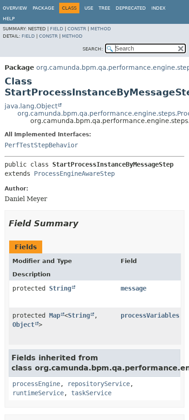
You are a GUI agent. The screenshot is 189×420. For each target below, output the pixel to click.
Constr (76, 28)
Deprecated (131, 8)
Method (100, 28)
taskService (91, 393)
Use (88, 8)
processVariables (150, 315)
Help (9, 18)
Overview (15, 8)
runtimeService (38, 393)
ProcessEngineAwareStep (74, 173)
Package (43, 8)
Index (158, 8)
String (60, 288)
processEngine (36, 383)
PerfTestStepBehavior (41, 145)
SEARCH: (93, 48)
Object (23, 324)
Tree (104, 8)
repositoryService (98, 383)
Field (56, 28)
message (133, 288)
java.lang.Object (31, 106)
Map (54, 315)
